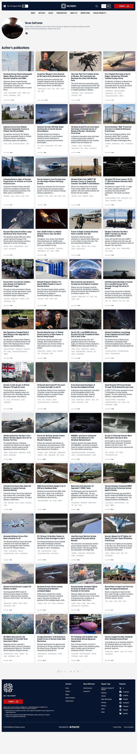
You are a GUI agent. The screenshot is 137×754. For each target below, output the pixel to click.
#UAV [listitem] (103, 709)
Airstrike (73, 603)
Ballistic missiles (82, 296)
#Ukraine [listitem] (104, 693)
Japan (115, 601)
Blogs (51, 13)
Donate (122, 6)
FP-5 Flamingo (75, 656)
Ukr (103, 6)
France (79, 196)
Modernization (19, 349)
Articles (42, 13)
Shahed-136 (60, 351)
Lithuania (18, 196)
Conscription (7, 298)
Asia (106, 300)
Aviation (80, 145)
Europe (5, 92)
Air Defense (74, 145)
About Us (73, 13)
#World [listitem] (103, 696)
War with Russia (12, 95)
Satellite (24, 92)
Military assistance (126, 248)
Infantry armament (42, 88)
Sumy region (89, 351)
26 (70, 671)
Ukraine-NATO (113, 200)
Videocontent (62, 13)
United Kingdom (7, 402)
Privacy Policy (117, 727)
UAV (29, 92)
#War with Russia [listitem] (106, 699)
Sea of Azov (48, 399)
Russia (19, 92)
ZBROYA (121, 95)
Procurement (74, 95)
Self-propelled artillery (80, 351)
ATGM (5, 502)
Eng (108, 6)
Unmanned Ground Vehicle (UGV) (20, 351)
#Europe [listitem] (103, 702)
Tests (53, 88)
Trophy (57, 88)
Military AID (85, 196)
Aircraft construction (8, 653)
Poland (45, 455)
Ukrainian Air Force (81, 248)
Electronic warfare (91, 553)
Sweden (29, 452)
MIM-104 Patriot (52, 452)
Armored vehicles (75, 502)
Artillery (73, 349)
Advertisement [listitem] (87, 688)
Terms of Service (129, 727)
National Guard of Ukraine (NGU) (78, 452)
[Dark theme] (26, 6)
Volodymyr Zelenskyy (114, 353)
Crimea (39, 399)
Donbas (83, 603)
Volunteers (40, 656)
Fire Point (94, 653)
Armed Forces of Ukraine (111, 351)
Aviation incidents (87, 145)
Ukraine (5, 95)
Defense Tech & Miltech (119, 90)
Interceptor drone (109, 93)
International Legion (52, 653)
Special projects (99, 13)
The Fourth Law (124, 198)
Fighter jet (83, 246)
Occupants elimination (18, 246)
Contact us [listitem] (86, 691)
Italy (27, 653)
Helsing (78, 349)
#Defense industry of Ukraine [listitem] (107, 688)
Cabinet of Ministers (42, 653)
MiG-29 (88, 603)
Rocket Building (52, 455)
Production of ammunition (19, 143)
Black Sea (6, 246)
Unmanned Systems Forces (44, 402)
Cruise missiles (81, 553)
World (19, 95)
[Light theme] (24, 6)
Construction (40, 298)
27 (74, 671)
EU (38, 145)
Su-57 (122, 553)
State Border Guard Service (111, 402)
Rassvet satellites (12, 92)
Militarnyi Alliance (41, 250)
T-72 (72, 505)
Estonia (46, 196)
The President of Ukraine (123, 351)
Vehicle (94, 455)
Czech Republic (75, 93)
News (33, 13)
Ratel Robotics (27, 349)
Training (93, 246)
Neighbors (22, 298)
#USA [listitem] (103, 712)
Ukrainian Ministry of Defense (112, 95)
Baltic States (6, 196)
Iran (110, 300)
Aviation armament (13, 452)
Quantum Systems (49, 145)
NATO (118, 198)
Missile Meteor (22, 452)
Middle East (115, 300)
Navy (55, 196)
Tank (76, 505)
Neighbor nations (115, 143)
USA (39, 91)
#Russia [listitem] (103, 706)
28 (78, 671)
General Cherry (59, 248)
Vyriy (128, 402)
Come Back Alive (109, 90)
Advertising (85, 13)
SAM (107, 250)
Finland (10, 143)
